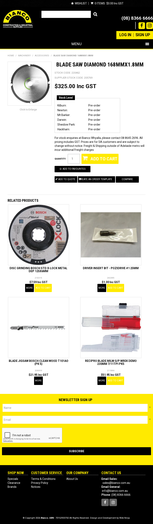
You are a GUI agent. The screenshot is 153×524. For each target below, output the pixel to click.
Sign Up (142, 35)
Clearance (14, 482)
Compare (127, 179)
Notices (35, 486)
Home (11, 55)
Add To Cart (43, 287)
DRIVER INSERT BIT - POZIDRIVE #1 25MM (111, 268)
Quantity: (60, 159)
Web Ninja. (124, 518)
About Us (72, 478)
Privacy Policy (39, 482)
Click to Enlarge (28, 109)
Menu (77, 44)
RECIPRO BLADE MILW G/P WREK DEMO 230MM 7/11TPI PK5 (111, 362)
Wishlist (81, 3)
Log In (125, 35)
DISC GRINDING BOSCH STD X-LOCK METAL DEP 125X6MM (38, 270)
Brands (12, 486)
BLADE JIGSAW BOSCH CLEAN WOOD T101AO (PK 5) (38, 362)
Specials (13, 478)
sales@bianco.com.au (116, 482)
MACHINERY (24, 55)
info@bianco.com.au (115, 490)
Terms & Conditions (43, 478)
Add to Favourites (74, 169)
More (29, 287)
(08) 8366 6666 (137, 18)
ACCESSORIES (42, 55)
